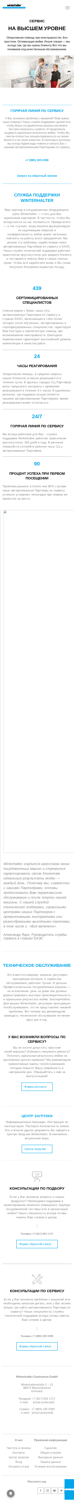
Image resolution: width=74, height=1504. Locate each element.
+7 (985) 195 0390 (37, 160)
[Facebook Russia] (41, 1491)
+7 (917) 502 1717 (42, 1233)
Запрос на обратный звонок (37, 175)
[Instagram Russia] (47, 1491)
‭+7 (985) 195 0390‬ (42, 1336)
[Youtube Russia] (54, 1491)
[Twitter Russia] (61, 1491)
